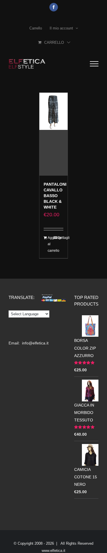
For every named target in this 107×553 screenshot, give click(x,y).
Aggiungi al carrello (50, 244)
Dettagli (60, 238)
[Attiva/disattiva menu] (94, 63)
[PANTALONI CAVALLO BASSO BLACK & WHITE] (53, 134)
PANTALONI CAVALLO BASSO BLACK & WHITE (55, 195)
